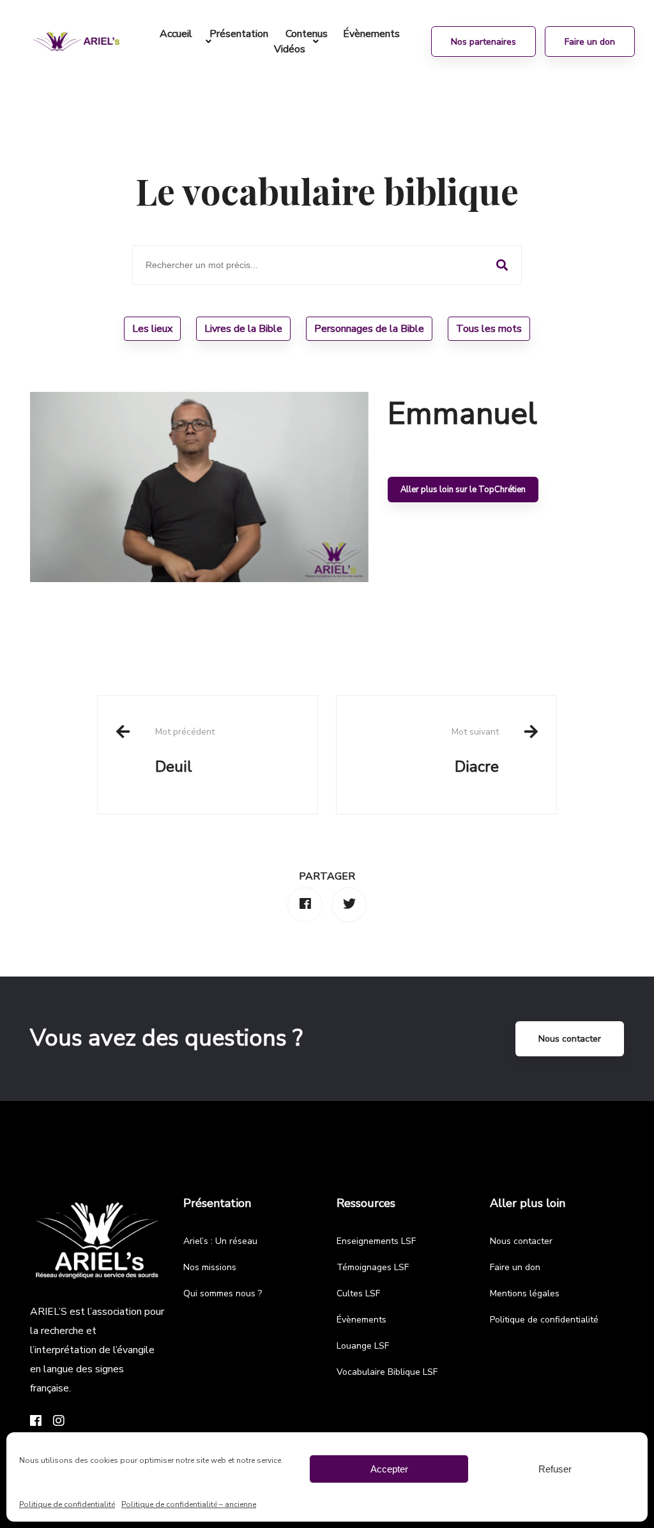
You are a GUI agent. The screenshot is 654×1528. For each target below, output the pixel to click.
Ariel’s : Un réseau (220, 1241)
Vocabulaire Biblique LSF (387, 1372)
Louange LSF (363, 1346)
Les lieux (152, 329)
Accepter (389, 1469)
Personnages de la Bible (369, 329)
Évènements (361, 1320)
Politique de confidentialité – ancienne (188, 1504)
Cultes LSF (358, 1293)
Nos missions (209, 1267)
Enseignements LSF (376, 1241)
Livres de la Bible (243, 329)
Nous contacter (569, 1039)
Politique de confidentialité (67, 1504)
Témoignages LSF (373, 1267)
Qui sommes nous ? (222, 1293)
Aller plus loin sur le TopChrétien (463, 489)
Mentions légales (524, 1293)
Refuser (555, 1469)
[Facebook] (305, 904)
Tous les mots (489, 329)
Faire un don (515, 1267)
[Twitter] (349, 904)
